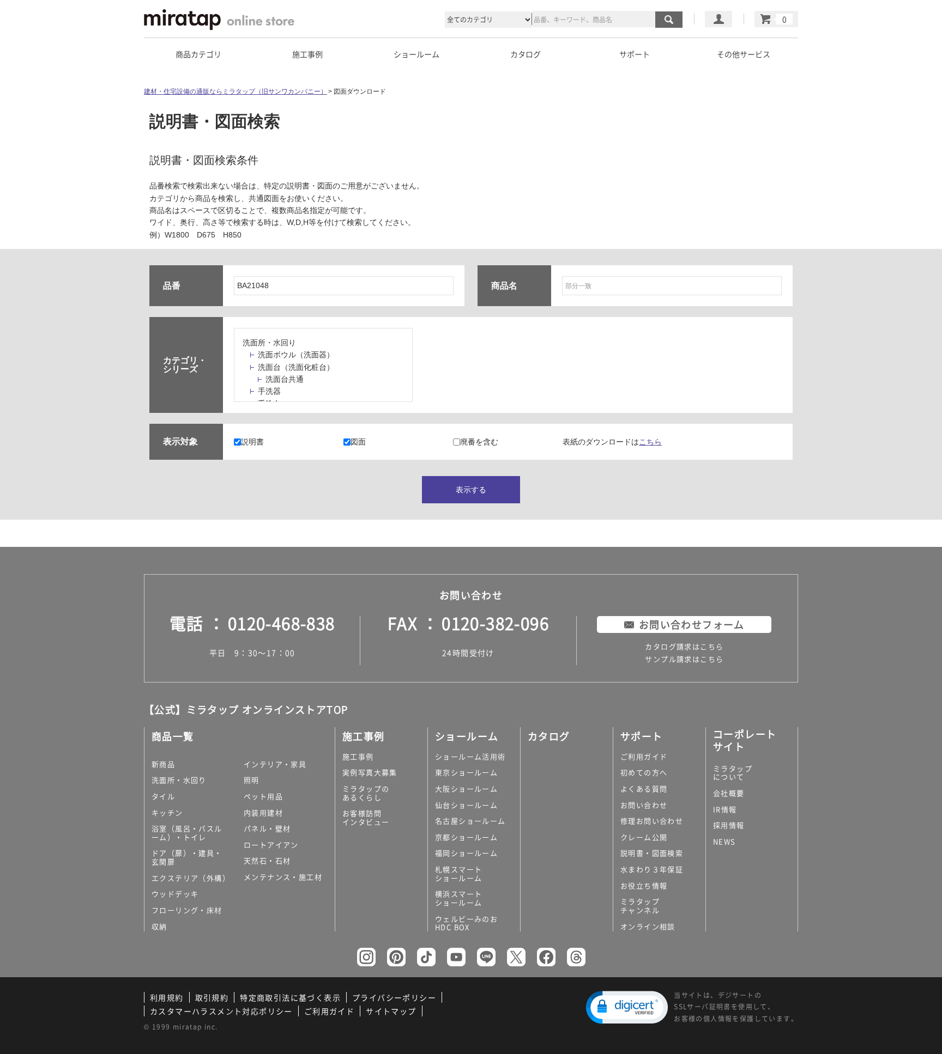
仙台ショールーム (466, 805)
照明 (251, 780)
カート (776, 19)
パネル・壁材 (267, 828)
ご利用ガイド (643, 756)
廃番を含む (479, 441)
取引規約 (212, 997)
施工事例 (358, 756)
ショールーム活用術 (470, 756)
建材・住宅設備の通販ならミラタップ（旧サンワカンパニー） (235, 91)
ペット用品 (263, 796)
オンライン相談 (647, 926)
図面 (358, 441)
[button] (627, 1007)
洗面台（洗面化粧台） (296, 367)
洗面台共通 (284, 379)
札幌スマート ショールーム (458, 873)
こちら (650, 441)
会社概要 (729, 793)
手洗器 (269, 391)
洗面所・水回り (269, 342)
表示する (471, 489)
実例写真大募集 (369, 772)
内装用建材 (263, 812)
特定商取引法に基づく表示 (290, 997)
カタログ (525, 53)
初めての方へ (643, 772)
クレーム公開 (643, 837)
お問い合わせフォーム (692, 624)
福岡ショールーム (466, 853)
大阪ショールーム (466, 788)
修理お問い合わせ (651, 820)
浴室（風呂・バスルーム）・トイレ (187, 832)
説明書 (252, 441)
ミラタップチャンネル (640, 905)
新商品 (163, 764)
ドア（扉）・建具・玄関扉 (187, 857)
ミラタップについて (732, 772)
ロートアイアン (271, 844)
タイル (163, 796)
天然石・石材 (267, 860)
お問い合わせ (643, 805)
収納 (159, 926)
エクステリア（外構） (191, 878)
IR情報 (725, 809)
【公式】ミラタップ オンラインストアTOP (246, 709)
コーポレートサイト (744, 740)
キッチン (167, 812)
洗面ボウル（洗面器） (296, 354)
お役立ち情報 (643, 885)
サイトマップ (391, 1011)
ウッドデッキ (175, 893)
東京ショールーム (466, 772)
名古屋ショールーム (470, 820)
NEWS (724, 841)
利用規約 (167, 997)
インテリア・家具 (275, 764)
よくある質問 (643, 788)
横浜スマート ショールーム (458, 897)
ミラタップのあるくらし (365, 792)
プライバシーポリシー (394, 997)
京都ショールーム (466, 837)
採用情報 (729, 825)
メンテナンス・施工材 (283, 877)
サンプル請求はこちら (684, 659)
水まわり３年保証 (651, 869)
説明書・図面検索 (651, 853)
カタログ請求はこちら (684, 646)
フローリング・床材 (187, 910)
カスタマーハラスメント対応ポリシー (221, 1011)
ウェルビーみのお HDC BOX (466, 923)
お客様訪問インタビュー (365, 817)
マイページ (718, 19)
